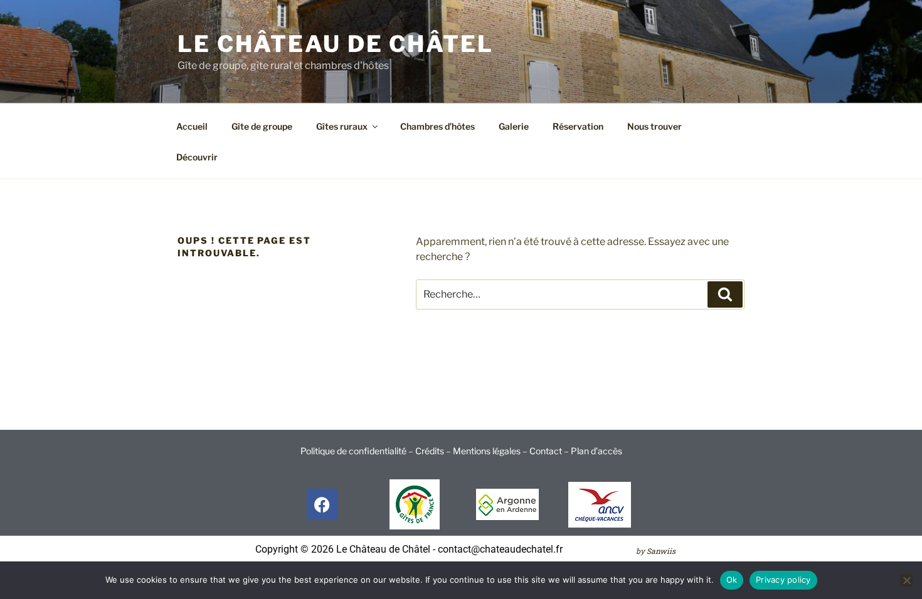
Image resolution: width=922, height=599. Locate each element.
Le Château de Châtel (336, 44)
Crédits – (434, 450)
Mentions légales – (491, 450)
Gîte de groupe (261, 126)
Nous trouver (654, 126)
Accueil (192, 126)
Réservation (578, 126)
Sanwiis (661, 551)
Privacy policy (783, 580)
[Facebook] (322, 504)
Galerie (514, 126)
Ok (732, 580)
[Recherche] (725, 294)
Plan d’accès (596, 450)
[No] (906, 580)
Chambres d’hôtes (437, 126)
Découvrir (197, 157)
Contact (545, 450)
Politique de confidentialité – (357, 450)
